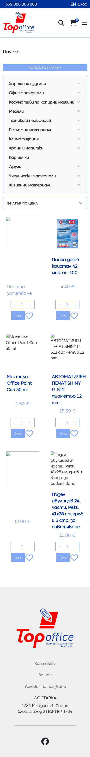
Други (15, 166)
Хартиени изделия (27, 83)
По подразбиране (44, 67)
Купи (18, 315)
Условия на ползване (45, 686)
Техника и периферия (30, 120)
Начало (11, 51)
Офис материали (26, 92)
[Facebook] (45, 741)
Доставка (45, 697)
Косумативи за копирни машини (41, 102)
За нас (45, 674)
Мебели (16, 111)
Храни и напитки (26, 147)
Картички (19, 157)
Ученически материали (32, 175)
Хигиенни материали (30, 184)
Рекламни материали (31, 129)
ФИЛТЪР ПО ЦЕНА (22, 203)
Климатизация (24, 138)
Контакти (45, 663)
